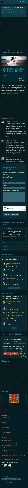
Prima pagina (4, 415)
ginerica (8, 273)
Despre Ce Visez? (5, 429)
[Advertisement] (14, 33)
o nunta (8, 269)
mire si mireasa (10, 308)
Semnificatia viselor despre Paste (8, 447)
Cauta (18, 479)
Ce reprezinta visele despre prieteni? (9, 450)
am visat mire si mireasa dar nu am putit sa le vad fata (15, 313)
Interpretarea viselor (13, 51)
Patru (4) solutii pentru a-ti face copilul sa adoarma (12, 443)
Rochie (5, 246)
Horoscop (3, 422)
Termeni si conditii (5, 432)
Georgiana (8, 158)
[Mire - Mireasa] (5, 232)
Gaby (7, 140)
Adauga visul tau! (11, 354)
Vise (13, 328)
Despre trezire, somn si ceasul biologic (9, 459)
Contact (3, 434)
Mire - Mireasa (7, 228)
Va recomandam (5, 427)
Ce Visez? (23, 2)
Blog (2, 425)
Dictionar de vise (5, 417)
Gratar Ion (8, 121)
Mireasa (5, 243)
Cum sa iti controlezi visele (7, 440)
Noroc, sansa (6, 249)
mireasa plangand (10, 278)
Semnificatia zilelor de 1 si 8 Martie (9, 445)
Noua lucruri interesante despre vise (9, 452)
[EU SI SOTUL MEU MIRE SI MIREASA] (14, 61)
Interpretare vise (5, 420)
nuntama (8, 283)
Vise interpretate (13, 287)
